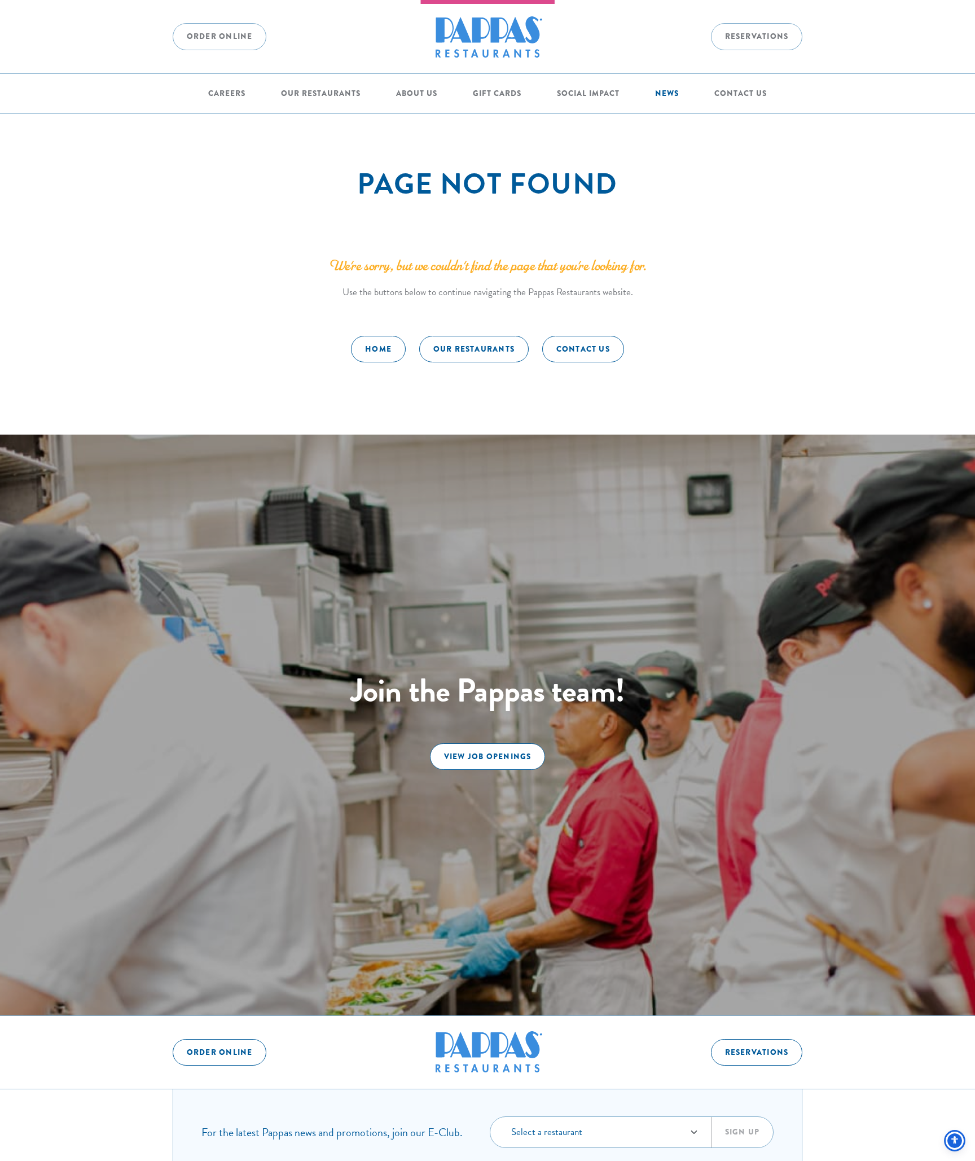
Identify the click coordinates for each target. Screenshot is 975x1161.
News (667, 93)
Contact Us (740, 93)
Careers (226, 93)
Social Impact (588, 93)
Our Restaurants (321, 93)
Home (378, 349)
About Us (416, 93)
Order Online (220, 36)
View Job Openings (488, 756)
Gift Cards (497, 93)
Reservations (757, 36)
